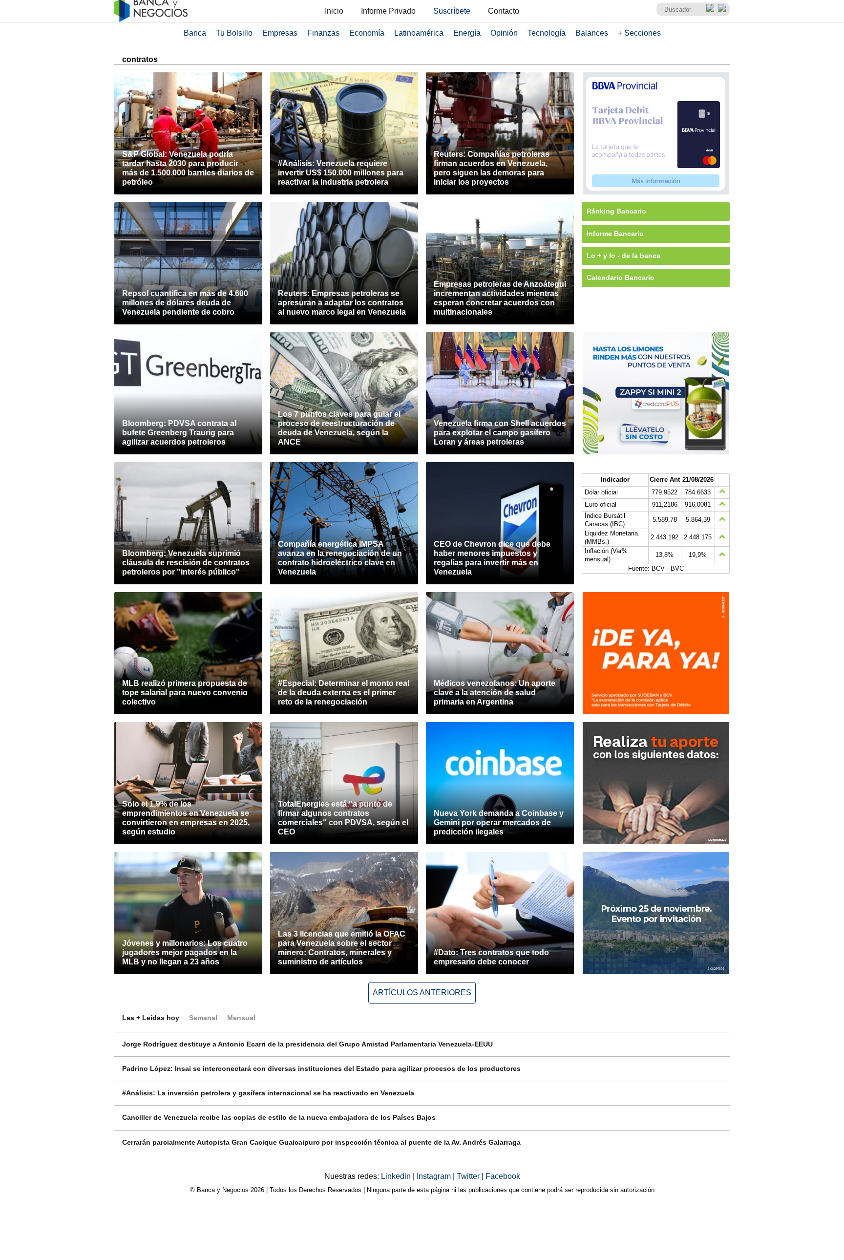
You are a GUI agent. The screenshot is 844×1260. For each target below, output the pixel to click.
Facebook (502, 1176)
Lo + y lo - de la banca (623, 255)
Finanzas (323, 33)
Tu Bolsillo (234, 33)
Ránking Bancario (616, 211)
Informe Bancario (615, 233)
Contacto (503, 11)
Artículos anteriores (422, 992)
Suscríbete (451, 11)
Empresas (279, 33)
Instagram (435, 1176)
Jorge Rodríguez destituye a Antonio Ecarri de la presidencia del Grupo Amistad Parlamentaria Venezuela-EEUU (307, 1044)
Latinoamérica (418, 33)
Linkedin (397, 1176)
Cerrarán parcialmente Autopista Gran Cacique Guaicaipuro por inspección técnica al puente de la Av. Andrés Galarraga (321, 1142)
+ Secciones (639, 33)
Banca (195, 33)
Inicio (334, 11)
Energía (467, 33)
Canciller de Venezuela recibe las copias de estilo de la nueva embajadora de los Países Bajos (279, 1117)
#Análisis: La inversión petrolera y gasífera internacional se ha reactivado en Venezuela (268, 1093)
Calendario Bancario (620, 277)
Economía (366, 33)
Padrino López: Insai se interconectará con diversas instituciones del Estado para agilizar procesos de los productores (321, 1068)
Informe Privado (388, 11)
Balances (591, 33)
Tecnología (547, 33)
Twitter (469, 1176)
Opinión (504, 33)
